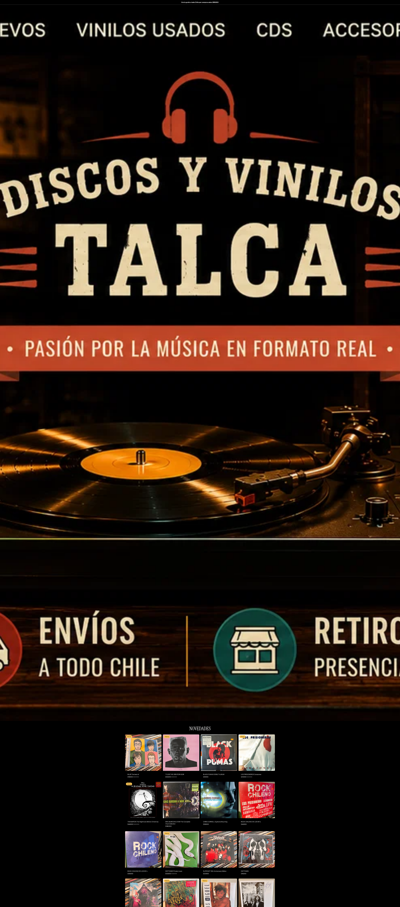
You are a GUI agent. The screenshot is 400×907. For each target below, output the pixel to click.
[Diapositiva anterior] (242, 752)
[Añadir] (158, 767)
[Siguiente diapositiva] (272, 752)
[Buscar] (268, 8)
